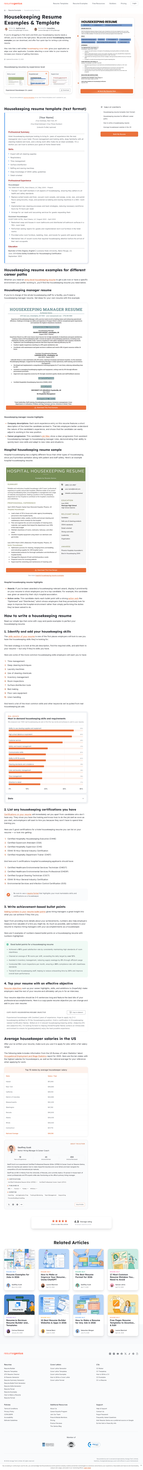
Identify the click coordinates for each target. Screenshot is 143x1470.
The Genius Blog (56, 1426)
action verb (73, 598)
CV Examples (101, 1377)
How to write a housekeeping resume (116, 123)
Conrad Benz (51, 28)
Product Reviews (56, 1423)
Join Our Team (55, 1414)
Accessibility (8, 1417)
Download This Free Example (47, 407)
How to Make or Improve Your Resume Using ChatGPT (53, 1276)
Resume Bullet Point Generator (14, 1383)
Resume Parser (9, 1389)
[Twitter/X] (9, 1204)
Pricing (123, 3)
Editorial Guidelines (10, 1420)
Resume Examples (80, 3)
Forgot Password (102, 1414)
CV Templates (101, 1371)
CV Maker (99, 1368)
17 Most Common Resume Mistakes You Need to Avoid (121, 1276)
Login (134, 3)
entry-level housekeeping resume (40, 280)
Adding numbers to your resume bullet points (25, 912)
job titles (46, 436)
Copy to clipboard (77, 1012)
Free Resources (98, 3)
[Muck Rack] (21, 1204)
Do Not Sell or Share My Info (106, 1423)
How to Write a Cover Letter (60, 1377)
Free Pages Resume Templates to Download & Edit (122, 1322)
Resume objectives (13, 988)
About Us (53, 1408)
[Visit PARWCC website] (48, 1444)
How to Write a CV (102, 1374)
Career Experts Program (58, 1411)
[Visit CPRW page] (71, 1444)
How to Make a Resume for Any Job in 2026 (87, 1321)
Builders (113, 3)
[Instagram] (17, 1204)
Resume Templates (60, 3)
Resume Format (9, 1398)
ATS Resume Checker (11, 1374)
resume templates (28, 97)
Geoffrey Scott (24, 1147)
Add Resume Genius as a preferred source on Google (114, 1420)
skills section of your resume (21, 636)
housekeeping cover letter (37, 48)
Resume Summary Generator (14, 1380)
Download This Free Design (47, 570)
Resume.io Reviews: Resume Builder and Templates (17, 1322)
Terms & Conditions (11, 1408)
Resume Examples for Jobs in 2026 (17, 1275)
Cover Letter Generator (58, 1368)
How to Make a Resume (12, 1395)
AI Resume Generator (11, 1377)
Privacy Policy (9, 1411)
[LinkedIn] (13, 1204)
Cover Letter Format (57, 1380)
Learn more (87, 1468)
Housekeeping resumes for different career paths (118, 117)
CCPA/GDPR (8, 1414)
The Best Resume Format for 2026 (84, 1275)
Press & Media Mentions (58, 1417)
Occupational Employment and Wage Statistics (25, 1056)
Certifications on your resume (18, 814)
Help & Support (101, 1408)
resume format (33, 893)
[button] (94, 1445)
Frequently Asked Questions (106, 1417)
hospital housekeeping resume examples (49, 575)
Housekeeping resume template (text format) (119, 112)
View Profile (80, 1204)
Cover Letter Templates (58, 1371)
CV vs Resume (101, 1380)
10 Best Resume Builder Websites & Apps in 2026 (53, 1321)
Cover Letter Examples (58, 1374)
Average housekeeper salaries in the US (117, 127)
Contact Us (100, 1411)
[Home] (4, 10)
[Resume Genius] (13, 3)
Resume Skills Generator (12, 1386)
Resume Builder (9, 1368)
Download (66, 90)
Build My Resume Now (108, 91)
